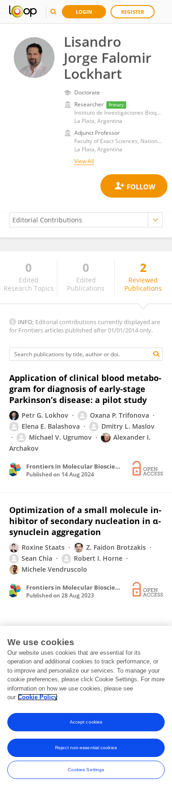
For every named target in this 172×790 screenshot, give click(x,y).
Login (84, 11)
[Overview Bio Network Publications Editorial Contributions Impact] (86, 219)
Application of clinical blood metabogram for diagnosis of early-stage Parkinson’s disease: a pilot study (85, 388)
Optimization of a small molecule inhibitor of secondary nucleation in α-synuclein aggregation (85, 520)
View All (84, 161)
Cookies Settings (86, 769)
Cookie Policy (37, 697)
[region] (86, 708)
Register (132, 11)
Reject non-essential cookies (86, 747)
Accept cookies (86, 721)
